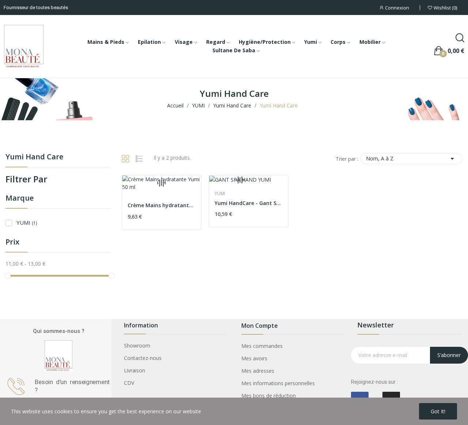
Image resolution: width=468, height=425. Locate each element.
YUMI (26, 222)
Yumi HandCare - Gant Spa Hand (249, 203)
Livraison (134, 370)
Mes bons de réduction (268, 395)
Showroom (137, 345)
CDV (129, 382)
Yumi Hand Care (34, 157)
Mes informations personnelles (278, 383)
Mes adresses (257, 370)
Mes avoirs (254, 358)
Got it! (438, 411)
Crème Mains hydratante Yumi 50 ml (162, 205)
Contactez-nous (143, 357)
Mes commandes (262, 345)
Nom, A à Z (411, 158)
